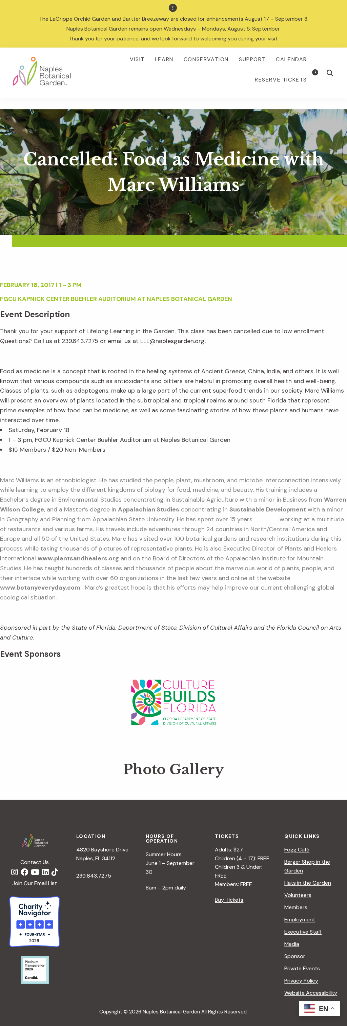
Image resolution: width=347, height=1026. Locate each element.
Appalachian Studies (148, 509)
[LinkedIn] (45, 872)
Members (295, 907)
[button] (330, 73)
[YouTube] (35, 872)
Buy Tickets (229, 899)
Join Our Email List (34, 883)
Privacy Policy (301, 980)
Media (291, 944)
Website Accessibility (310, 992)
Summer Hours (164, 854)
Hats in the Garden (307, 882)
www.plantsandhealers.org (78, 558)
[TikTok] (55, 872)
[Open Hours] (316, 73)
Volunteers (297, 895)
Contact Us (34, 862)
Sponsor (294, 956)
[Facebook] (24, 872)
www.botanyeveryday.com (40, 587)
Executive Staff (303, 931)
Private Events (302, 968)
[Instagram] (14, 872)
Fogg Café (296, 849)
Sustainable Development (267, 509)
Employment (299, 919)
